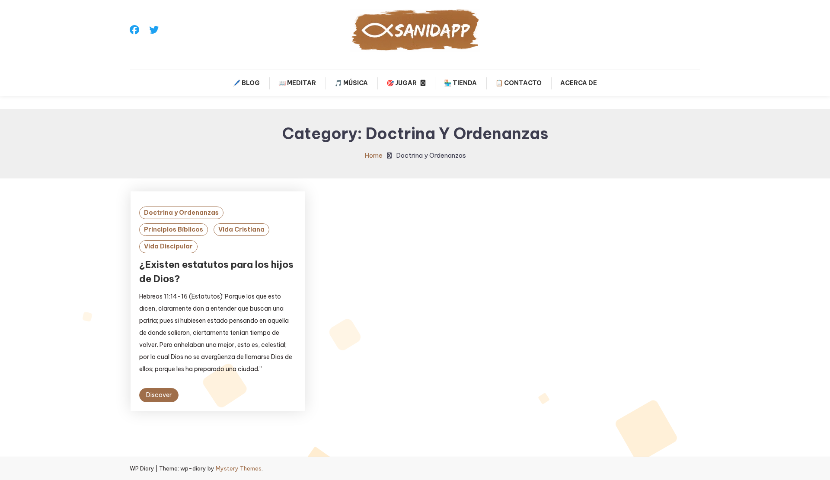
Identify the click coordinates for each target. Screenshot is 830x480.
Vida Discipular (168, 246)
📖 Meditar (297, 83)
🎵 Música (351, 83)
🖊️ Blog (246, 83)
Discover (159, 395)
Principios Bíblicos (173, 229)
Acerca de (578, 83)
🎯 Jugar (401, 83)
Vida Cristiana (241, 229)
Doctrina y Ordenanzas (181, 212)
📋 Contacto (518, 83)
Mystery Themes (239, 468)
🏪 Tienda (460, 83)
